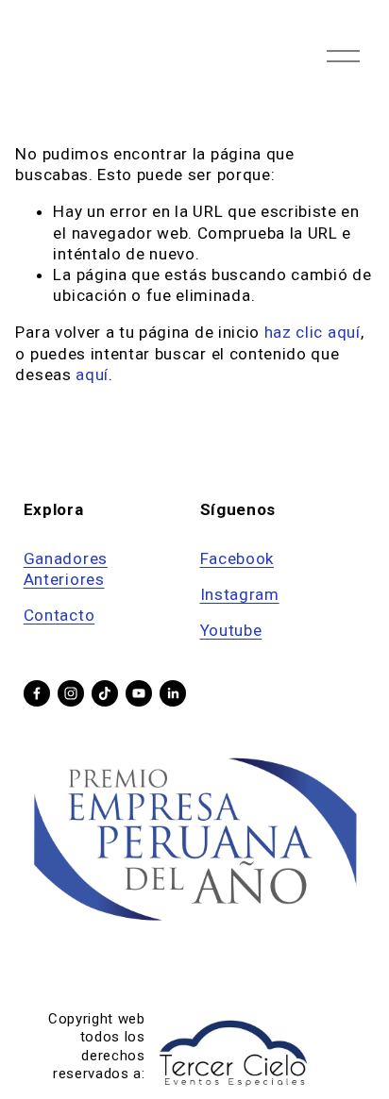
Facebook (237, 558)
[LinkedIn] (173, 693)
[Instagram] (71, 693)
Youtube (231, 630)
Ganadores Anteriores (66, 569)
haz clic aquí (312, 332)
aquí (92, 374)
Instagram (239, 594)
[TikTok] (105, 693)
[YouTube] (139, 693)
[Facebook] (37, 693)
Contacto (59, 615)
